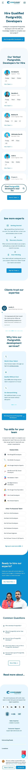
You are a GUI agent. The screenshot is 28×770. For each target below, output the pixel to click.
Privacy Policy (14, 764)
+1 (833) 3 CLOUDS (14, 723)
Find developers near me (12, 188)
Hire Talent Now (8, 582)
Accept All (21, 767)
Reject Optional (8, 767)
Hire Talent (7, 84)
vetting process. (14, 366)
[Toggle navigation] (3, 2)
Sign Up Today (13, 270)
